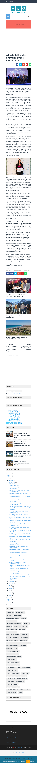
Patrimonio (22, 643)
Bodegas (23, 618)
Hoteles (8, 637)
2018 (8, 604)
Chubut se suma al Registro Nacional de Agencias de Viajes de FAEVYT (17, 295)
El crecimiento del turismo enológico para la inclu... (20, 494)
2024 (8, 477)
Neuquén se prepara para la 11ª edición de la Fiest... (20, 530)
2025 (8, 475)
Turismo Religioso (22, 678)
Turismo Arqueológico (12, 662)
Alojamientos (17, 615)
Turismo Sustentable (12, 684)
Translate (18, 393)
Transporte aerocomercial (13, 656)
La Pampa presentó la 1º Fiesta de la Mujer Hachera (20, 497)
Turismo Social (20, 681)
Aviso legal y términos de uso (13, 727)
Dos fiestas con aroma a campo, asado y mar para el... (19, 534)
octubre (11, 580)
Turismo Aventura (11, 667)
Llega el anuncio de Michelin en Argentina (20, 506)
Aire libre (8, 615)
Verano (20, 692)
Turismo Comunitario (24, 667)
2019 (8, 602)
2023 (8, 478)
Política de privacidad (11, 737)
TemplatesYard (20, 747)
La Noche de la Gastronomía (20, 637)
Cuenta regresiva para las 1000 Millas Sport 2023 (18, 514)
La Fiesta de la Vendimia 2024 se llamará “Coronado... (19, 540)
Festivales (22, 629)
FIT (27, 626)
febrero (11, 594)
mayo (10, 588)
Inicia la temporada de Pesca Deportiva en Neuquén (20, 556)
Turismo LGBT (25, 673)
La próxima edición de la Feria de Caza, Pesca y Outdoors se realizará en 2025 (22, 434)
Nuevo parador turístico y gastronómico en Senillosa (19, 550)
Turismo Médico (10, 678)
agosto (11, 583)
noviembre (12, 482)
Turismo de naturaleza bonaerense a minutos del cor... (18, 572)
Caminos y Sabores (11, 621)
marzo (10, 592)
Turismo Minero (22, 676)
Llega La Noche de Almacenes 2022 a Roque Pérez (21, 463)
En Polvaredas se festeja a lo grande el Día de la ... (20, 537)
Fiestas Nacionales (17, 270)
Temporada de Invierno (12, 651)
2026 (8, 473)
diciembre (11, 480)
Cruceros (9, 626)
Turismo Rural (10, 681)
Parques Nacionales (11, 643)
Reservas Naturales (11, 648)
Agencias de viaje (20, 612)
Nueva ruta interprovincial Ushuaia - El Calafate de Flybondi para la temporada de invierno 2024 (22, 454)
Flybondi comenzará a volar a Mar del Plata (20, 575)
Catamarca (8, 270)
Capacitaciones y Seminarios (14, 623)
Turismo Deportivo (11, 670)
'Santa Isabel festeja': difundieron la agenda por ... (18, 569)
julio (10, 585)
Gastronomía (24, 634)
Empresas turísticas (19, 626)
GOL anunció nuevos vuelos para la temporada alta (18, 553)
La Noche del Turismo (12, 640)
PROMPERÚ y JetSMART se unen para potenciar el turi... (19, 484)
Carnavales (26, 623)
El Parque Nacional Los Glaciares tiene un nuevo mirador (17, 316)
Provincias (26, 270)
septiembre (12, 581)
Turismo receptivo (11, 692)
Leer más (32, 761)
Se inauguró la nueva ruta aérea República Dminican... (20, 518)
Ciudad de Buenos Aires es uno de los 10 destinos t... (19, 508)
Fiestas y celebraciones (12, 634)
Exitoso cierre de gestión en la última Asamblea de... (18, 487)
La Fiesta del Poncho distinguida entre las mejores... (20, 559)
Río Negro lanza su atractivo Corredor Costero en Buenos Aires (17, 337)
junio (10, 587)
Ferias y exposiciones (11, 629)
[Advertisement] (18, 40)
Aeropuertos (10, 612)
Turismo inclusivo (25, 689)
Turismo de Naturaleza (12, 687)
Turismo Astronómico (12, 665)
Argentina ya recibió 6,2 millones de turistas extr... (18, 500)
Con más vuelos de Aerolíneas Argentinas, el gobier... (20, 521)
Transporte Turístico (12, 654)
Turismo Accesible (11, 659)
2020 (8, 601)
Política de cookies (11, 742)
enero (10, 595)
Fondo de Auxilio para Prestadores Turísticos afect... (18, 524)
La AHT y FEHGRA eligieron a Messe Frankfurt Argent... (18, 503)
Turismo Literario (11, 676)
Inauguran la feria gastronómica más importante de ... (18, 546)
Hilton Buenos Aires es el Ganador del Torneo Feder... (19, 527)
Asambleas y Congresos (12, 618)
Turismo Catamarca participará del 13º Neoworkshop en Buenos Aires (22, 444)
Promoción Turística (12, 645)
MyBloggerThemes (19, 752)
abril (10, 590)
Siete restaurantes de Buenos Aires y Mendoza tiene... (19, 490)
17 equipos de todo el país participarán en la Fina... (20, 566)
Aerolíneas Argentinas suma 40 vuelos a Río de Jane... (19, 577)
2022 (8, 597)
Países (28, 643)
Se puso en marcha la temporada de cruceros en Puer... (18, 562)
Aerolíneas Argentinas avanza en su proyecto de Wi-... (18, 511)
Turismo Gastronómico (12, 673)
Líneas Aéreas (23, 640)
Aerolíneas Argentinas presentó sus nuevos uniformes (18, 543)
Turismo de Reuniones (12, 689)
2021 (8, 599)
